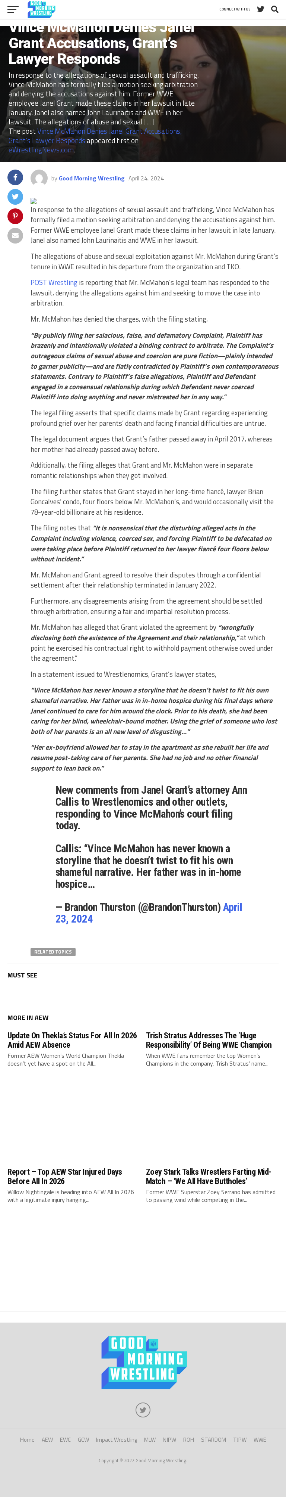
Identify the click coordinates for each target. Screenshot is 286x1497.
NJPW (169, 1439)
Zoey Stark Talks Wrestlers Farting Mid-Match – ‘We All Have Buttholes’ (208, 1176)
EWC (65, 1439)
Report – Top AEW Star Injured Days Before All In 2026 (64, 1176)
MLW (150, 1439)
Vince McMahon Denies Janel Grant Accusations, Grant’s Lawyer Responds (95, 135)
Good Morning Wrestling (92, 178)
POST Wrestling (54, 282)
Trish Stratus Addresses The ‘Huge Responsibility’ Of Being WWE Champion (209, 1040)
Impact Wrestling (116, 1439)
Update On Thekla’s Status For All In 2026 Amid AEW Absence (72, 1040)
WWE (260, 1439)
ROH (188, 1439)
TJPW (240, 1439)
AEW (47, 1439)
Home (27, 1439)
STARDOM (213, 1439)
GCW (83, 1439)
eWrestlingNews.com (41, 149)
